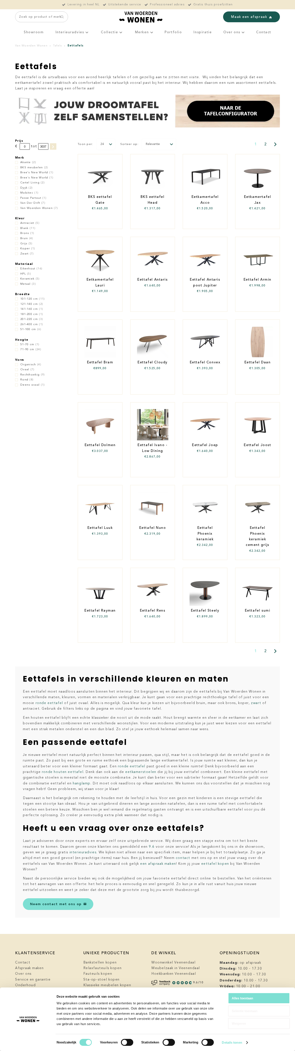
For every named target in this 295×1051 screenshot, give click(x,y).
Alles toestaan (242, 998)
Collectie (109, 32)
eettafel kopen (215, 864)
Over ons (231, 32)
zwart (256, 703)
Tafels (57, 45)
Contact (263, 32)
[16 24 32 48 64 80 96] (105, 144)
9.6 (151, 847)
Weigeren (239, 1023)
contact (183, 858)
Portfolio (173, 32)
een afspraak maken (158, 864)
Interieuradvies (70, 32)
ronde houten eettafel (62, 772)
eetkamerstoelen (140, 772)
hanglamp (81, 783)
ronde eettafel (49, 703)
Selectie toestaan (244, 1011)
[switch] (127, 1042)
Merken (142, 32)
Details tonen (232, 1042)
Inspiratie (202, 32)
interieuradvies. (83, 852)
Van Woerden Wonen (31, 45)
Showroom (34, 32)
